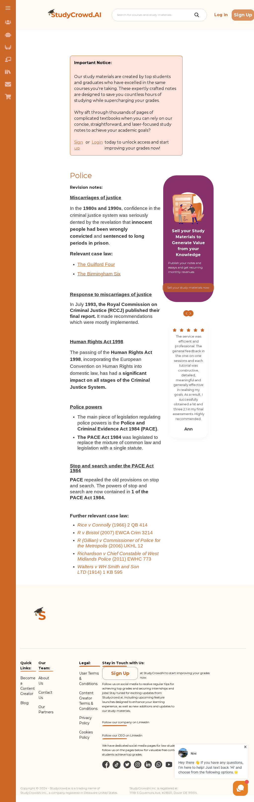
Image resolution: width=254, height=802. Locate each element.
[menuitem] (8, 22)
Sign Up (120, 673)
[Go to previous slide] (186, 313)
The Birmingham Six (99, 273)
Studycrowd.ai (112, 697)
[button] (8, 8)
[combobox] (117, 15)
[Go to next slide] (190, 313)
